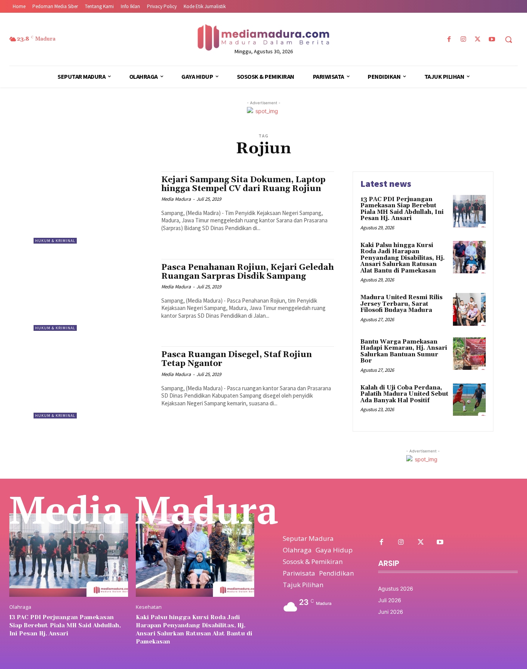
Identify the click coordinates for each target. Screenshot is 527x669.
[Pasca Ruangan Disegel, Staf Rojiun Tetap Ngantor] (94, 382)
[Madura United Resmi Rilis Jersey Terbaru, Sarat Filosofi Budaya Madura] (469, 309)
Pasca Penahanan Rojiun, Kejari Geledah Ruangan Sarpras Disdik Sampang (247, 272)
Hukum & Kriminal (55, 240)
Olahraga (20, 607)
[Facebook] (449, 39)
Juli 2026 (389, 600)
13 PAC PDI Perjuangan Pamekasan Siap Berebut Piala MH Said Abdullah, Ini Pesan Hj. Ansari (402, 209)
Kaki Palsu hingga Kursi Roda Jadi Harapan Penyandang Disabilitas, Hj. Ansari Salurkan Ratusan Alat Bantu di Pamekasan (402, 258)
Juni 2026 (390, 611)
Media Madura (176, 199)
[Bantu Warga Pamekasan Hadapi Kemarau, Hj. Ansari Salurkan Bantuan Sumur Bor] (469, 353)
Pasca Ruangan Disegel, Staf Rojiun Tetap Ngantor (236, 359)
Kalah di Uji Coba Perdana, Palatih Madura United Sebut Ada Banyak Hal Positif (404, 394)
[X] (478, 39)
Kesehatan (149, 607)
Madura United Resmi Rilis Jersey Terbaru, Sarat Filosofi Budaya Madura (401, 304)
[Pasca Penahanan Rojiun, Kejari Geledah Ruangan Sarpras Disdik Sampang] (94, 295)
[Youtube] (492, 39)
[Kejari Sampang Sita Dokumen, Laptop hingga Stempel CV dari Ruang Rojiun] (94, 207)
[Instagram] (463, 39)
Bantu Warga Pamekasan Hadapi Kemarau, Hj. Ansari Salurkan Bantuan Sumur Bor (403, 351)
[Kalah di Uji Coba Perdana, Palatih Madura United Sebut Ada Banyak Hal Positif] (469, 399)
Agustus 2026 (395, 588)
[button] (508, 39)
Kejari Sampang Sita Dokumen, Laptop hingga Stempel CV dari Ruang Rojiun (243, 184)
